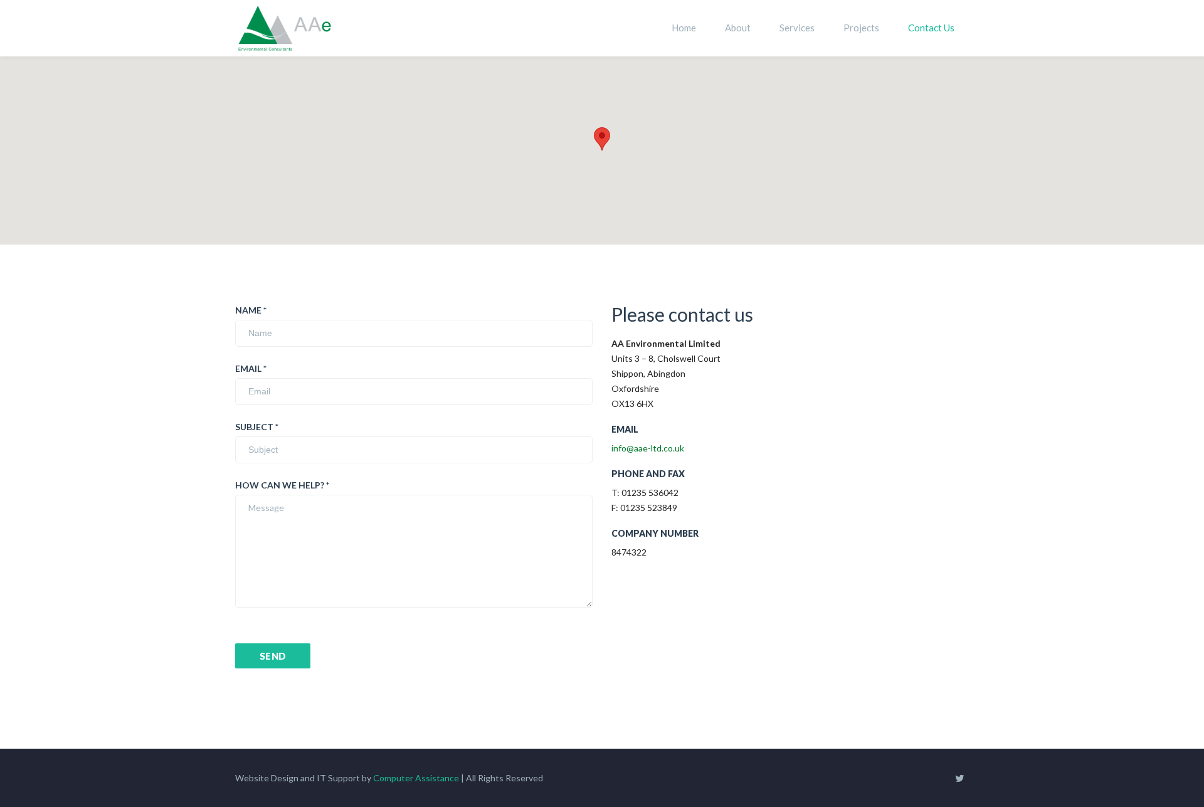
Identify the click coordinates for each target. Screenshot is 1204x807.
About (738, 27)
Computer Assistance (416, 778)
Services (797, 27)
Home (684, 27)
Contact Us (931, 27)
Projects (861, 27)
